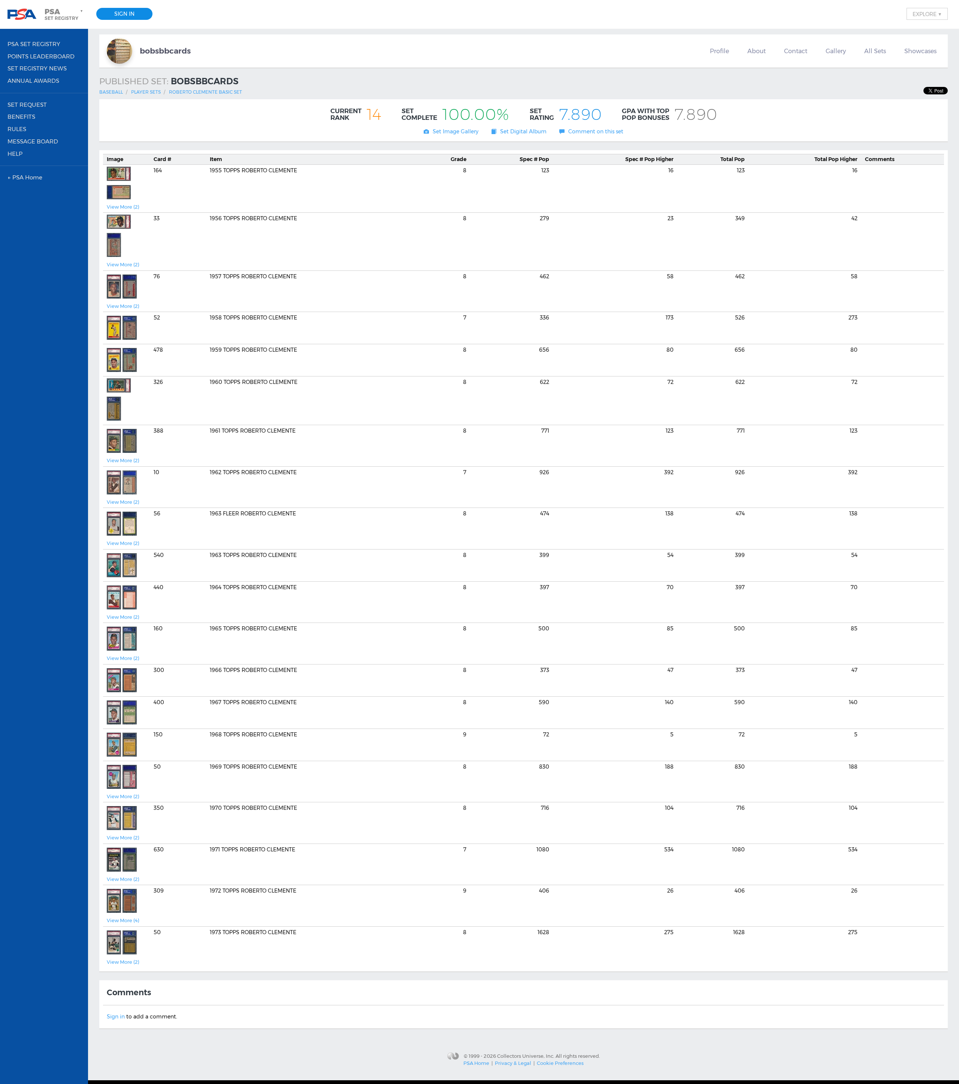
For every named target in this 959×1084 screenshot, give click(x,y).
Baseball (111, 92)
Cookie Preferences (560, 1063)
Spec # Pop (534, 159)
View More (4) (123, 920)
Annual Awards (33, 80)
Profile (719, 51)
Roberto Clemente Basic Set (205, 92)
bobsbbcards (165, 50)
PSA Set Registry (33, 44)
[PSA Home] (24, 14)
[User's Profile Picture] (119, 51)
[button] (64, 14)
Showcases (920, 51)
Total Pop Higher (835, 159)
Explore (927, 14)
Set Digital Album (523, 131)
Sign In (124, 13)
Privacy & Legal (513, 1063)
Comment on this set (595, 131)
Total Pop (732, 159)
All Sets (875, 51)
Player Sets (146, 92)
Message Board (32, 141)
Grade (458, 159)
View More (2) (123, 207)
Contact (795, 51)
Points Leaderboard (41, 56)
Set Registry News (37, 68)
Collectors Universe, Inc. (525, 1056)
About (756, 51)
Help (14, 153)
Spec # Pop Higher (649, 159)
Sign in (116, 1016)
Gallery (836, 51)
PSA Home (476, 1063)
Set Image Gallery (455, 131)
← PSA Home (24, 177)
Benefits (21, 116)
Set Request (27, 104)
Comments (880, 159)
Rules (16, 129)
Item (216, 159)
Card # (162, 159)
